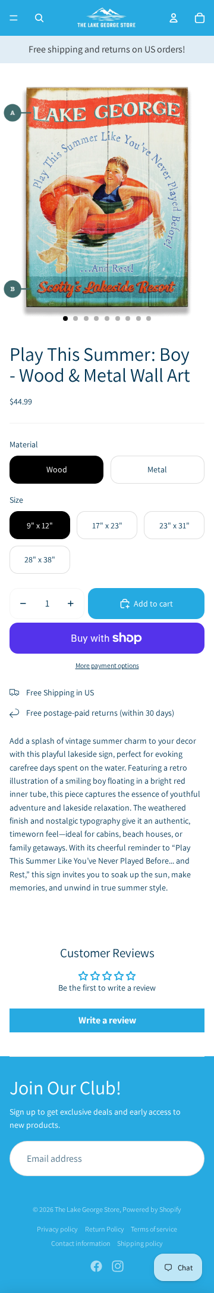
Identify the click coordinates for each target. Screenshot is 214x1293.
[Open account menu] (173, 18)
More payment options (107, 665)
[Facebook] (96, 1266)
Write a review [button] (107, 1020)
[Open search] (39, 18)
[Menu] (13, 18)
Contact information (81, 1243)
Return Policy (104, 1228)
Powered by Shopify (151, 1209)
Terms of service (154, 1228)
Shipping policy (140, 1243)
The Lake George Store (87, 1209)
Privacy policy (57, 1228)
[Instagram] (118, 1266)
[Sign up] (186, 1158)
